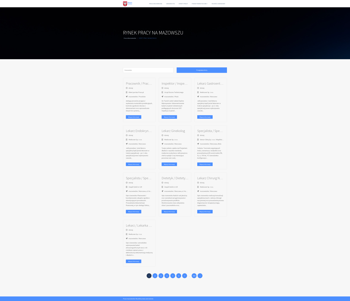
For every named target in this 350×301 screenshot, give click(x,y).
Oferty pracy (183, 4)
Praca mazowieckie (155, 4)
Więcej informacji (133, 117)
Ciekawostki (170, 4)
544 (194, 276)
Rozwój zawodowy (218, 4)
